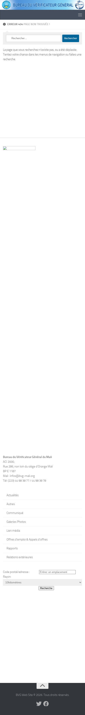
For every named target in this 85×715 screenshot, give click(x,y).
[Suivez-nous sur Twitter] (39, 704)
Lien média (13, 530)
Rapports (12, 548)
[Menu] (80, 15)
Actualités (13, 495)
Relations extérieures (20, 557)
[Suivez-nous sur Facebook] (46, 704)
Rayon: (7, 576)
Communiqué (15, 513)
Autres (11, 504)
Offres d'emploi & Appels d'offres (27, 539)
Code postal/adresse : (16, 572)
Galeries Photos (16, 522)
